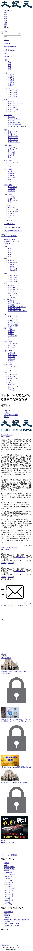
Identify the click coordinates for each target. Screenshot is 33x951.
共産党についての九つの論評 (17, 311)
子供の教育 (11, 189)
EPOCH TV (8, 10)
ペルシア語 (8, 904)
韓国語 (6, 871)
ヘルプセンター (9, 224)
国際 (5, 24)
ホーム (6, 40)
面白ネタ (11, 213)
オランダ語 (8, 886)
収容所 (6, 417)
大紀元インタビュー (14, 119)
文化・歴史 (8, 170)
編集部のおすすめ (10, 47)
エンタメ (7, 205)
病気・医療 (8, 160)
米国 (5, 22)
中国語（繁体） (9, 869)
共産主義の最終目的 (14, 124)
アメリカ (7, 88)
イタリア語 (8, 884)
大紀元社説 (11, 117)
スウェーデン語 (9, 888)
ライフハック (12, 134)
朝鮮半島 (11, 101)
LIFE (6, 26)
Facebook (20, 605)
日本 (5, 60)
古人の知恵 (11, 191)
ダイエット (11, 147)
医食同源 (11, 155)
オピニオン (8, 115)
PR (9, 217)
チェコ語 (7, 898)
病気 (9, 164)
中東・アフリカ (13, 109)
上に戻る (4, 840)
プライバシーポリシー (11, 923)
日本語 (6, 863)
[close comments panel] (1, 551)
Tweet (25, 605)
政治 (5, 12)
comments (7, 436)
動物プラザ (11, 207)
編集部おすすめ (9, 239)
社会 (5, 16)
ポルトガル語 (8, 882)
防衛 (5, 18)
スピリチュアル (13, 138)
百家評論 (11, 121)
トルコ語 (7, 902)
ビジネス (7, 914)
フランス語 (8, 876)
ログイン (10, 563)
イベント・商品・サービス (17, 211)
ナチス (6, 413)
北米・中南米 (12, 107)
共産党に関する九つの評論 (17, 126)
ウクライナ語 (8, 894)
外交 (9, 68)
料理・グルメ (12, 132)
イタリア (7, 411)
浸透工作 (11, 85)
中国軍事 (11, 81)
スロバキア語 (8, 900)
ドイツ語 (7, 878)
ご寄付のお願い (9, 50)
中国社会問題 (12, 262)
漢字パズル (11, 215)
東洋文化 (11, 173)
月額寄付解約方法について (13, 231)
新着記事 (7, 43)
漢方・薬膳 (11, 153)
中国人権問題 (12, 270)
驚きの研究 (11, 198)
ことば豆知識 (12, 343)
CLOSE (3, 234)
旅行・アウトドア (14, 209)
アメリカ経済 (12, 94)
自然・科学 (8, 194)
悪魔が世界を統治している (17, 122)
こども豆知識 (12, 187)
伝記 (9, 181)
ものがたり (11, 171)
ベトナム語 (8, 872)
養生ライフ (11, 151)
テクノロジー (12, 196)
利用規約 (7, 921)
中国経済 (11, 79)
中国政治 (11, 75)
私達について (8, 912)
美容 (9, 157)
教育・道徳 (8, 185)
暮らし (6, 130)
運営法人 (7, 916)
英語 (5, 865)
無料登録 (3, 563)
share (2, 436)
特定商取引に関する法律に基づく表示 (16, 919)
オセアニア (11, 111)
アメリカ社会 (12, 92)
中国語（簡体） (9, 867)
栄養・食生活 (12, 149)
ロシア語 (7, 892)
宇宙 (9, 202)
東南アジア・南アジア (15, 103)
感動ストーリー (13, 136)
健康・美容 (8, 145)
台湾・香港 (11, 287)
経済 (5, 14)
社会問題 (11, 77)
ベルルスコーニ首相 (11, 415)
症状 (9, 166)
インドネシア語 (9, 874)
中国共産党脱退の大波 (11, 241)
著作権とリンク (9, 917)
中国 (5, 20)
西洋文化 (11, 175)
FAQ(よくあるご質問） (12, 925)
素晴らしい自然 (13, 200)
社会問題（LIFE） (14, 142)
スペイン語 (8, 880)
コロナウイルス (13, 162)
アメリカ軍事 (12, 96)
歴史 (9, 179)
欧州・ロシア (12, 105)
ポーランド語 (8, 890)
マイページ (8, 220)
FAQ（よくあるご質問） (12, 227)
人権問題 (11, 83)
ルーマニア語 (8, 896)
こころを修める (13, 140)
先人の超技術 (12, 177)
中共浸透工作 (12, 268)
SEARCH (4, 31)
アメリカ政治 (12, 90)
